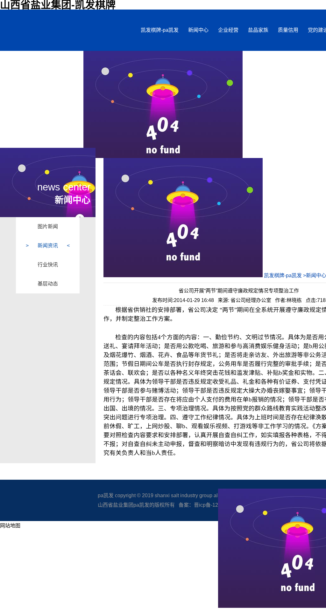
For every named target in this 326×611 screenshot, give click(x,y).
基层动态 (48, 283)
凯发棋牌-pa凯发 (160, 30)
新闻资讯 (48, 245)
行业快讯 (48, 264)
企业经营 (228, 30)
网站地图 (10, 525)
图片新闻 (48, 226)
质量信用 (288, 30)
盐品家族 (258, 30)
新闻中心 (198, 30)
